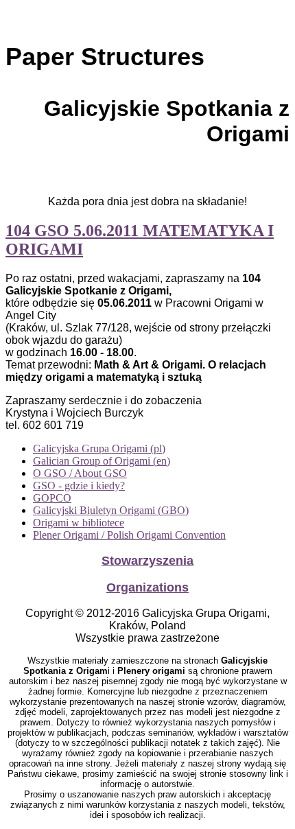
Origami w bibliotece (78, 522)
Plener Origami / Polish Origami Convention (129, 535)
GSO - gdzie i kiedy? (79, 485)
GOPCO (52, 498)
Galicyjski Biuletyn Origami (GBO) (111, 510)
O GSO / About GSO (80, 473)
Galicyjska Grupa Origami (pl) (99, 448)
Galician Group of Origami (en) (101, 461)
